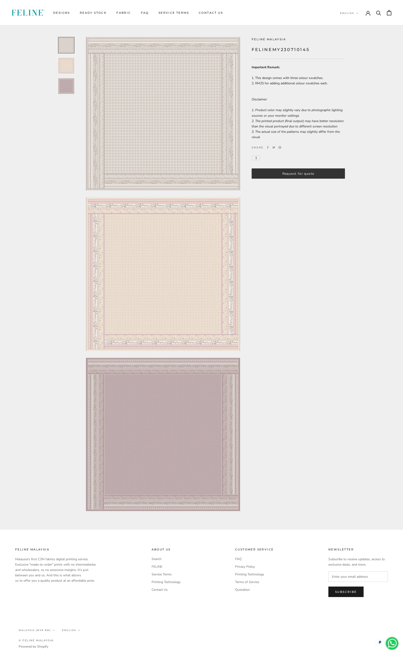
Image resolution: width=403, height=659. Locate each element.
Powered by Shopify (33, 646)
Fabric (123, 12)
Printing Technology (166, 582)
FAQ (145, 12)
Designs (61, 12)
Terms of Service (247, 582)
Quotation (242, 589)
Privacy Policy (245, 566)
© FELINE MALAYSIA (36, 640)
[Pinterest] (279, 147)
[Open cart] (389, 12)
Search (156, 559)
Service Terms (174, 12)
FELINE (157, 566)
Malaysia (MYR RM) (35, 630)
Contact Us (211, 12)
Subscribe (346, 592)
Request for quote (298, 173)
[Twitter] (273, 147)
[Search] (378, 12)
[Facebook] (267, 147)
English (347, 13)
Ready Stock (93, 12)
